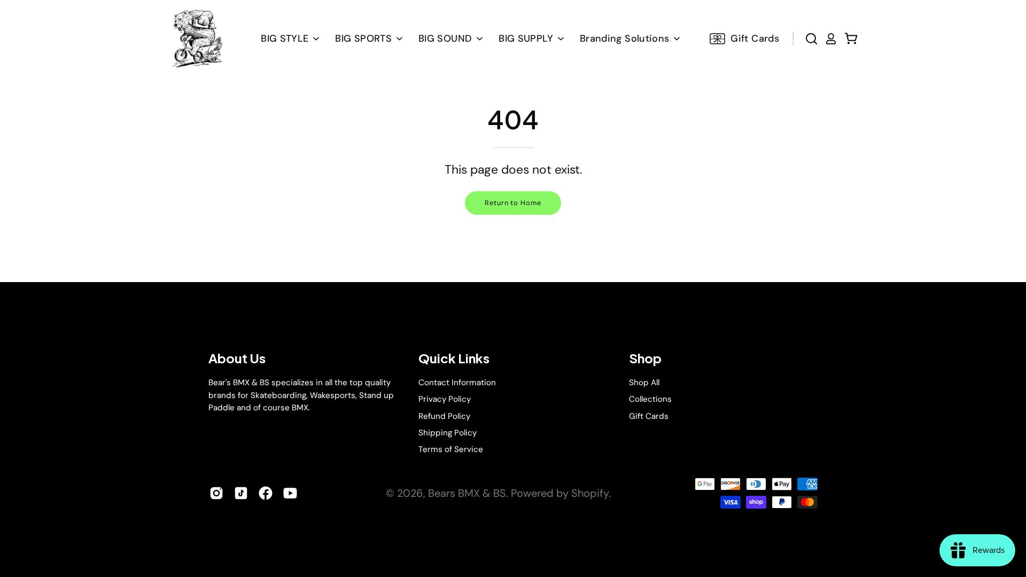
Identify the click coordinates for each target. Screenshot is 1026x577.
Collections (650, 399)
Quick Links (453, 358)
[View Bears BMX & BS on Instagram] (216, 493)
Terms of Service (450, 449)
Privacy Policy (444, 399)
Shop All (644, 382)
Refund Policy (444, 415)
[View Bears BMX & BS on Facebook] (266, 493)
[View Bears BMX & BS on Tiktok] (241, 493)
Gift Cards (649, 415)
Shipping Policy (447, 432)
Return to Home (513, 202)
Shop (645, 358)
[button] (450, 38)
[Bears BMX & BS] (196, 38)
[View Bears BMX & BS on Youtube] (290, 493)
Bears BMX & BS (467, 493)
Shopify (590, 493)
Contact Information (457, 382)
